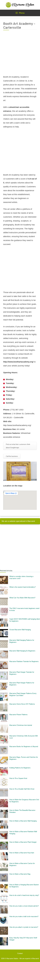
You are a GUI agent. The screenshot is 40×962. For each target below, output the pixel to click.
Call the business (12, 456)
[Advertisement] (20, 54)
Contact (20, 953)
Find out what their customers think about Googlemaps (18, 445)
